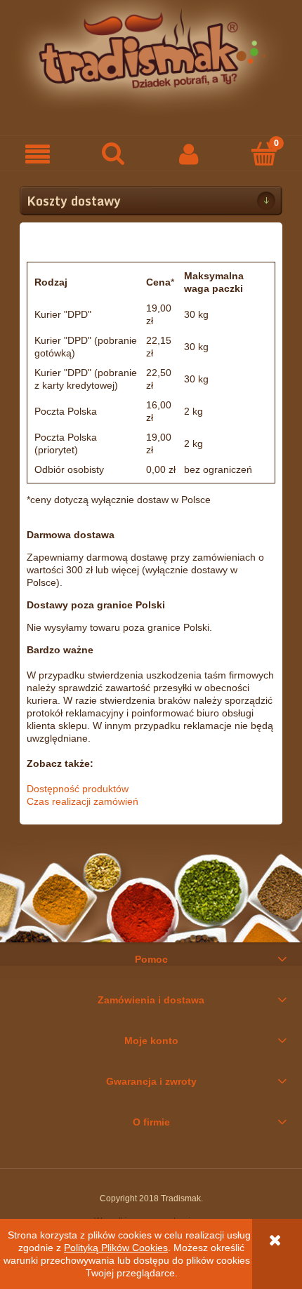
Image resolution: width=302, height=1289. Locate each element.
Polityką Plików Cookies (116, 1247)
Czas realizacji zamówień (82, 801)
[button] (38, 154)
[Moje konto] (189, 153)
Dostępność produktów (78, 788)
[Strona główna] (151, 58)
